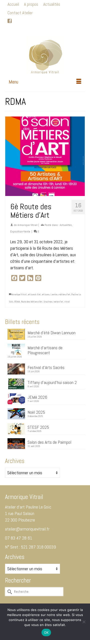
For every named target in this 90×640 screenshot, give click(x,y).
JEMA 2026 (37, 397)
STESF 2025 (38, 427)
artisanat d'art (34, 294)
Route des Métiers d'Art (31, 301)
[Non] (83, 621)
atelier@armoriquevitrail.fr (27, 529)
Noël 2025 (36, 412)
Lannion (54, 294)
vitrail (67, 301)
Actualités (66, 225)
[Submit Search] (20, 29)
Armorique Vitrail (28, 225)
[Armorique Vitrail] (45, 55)
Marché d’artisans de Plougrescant (45, 350)
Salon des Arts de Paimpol (49, 442)
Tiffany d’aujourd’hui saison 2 (52, 382)
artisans (46, 294)
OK (46, 632)
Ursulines (48, 301)
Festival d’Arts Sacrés (46, 367)
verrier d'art (58, 301)
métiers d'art (64, 294)
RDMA (17, 301)
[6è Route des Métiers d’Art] (45, 156)
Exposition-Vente (20, 231)
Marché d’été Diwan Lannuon (52, 332)
